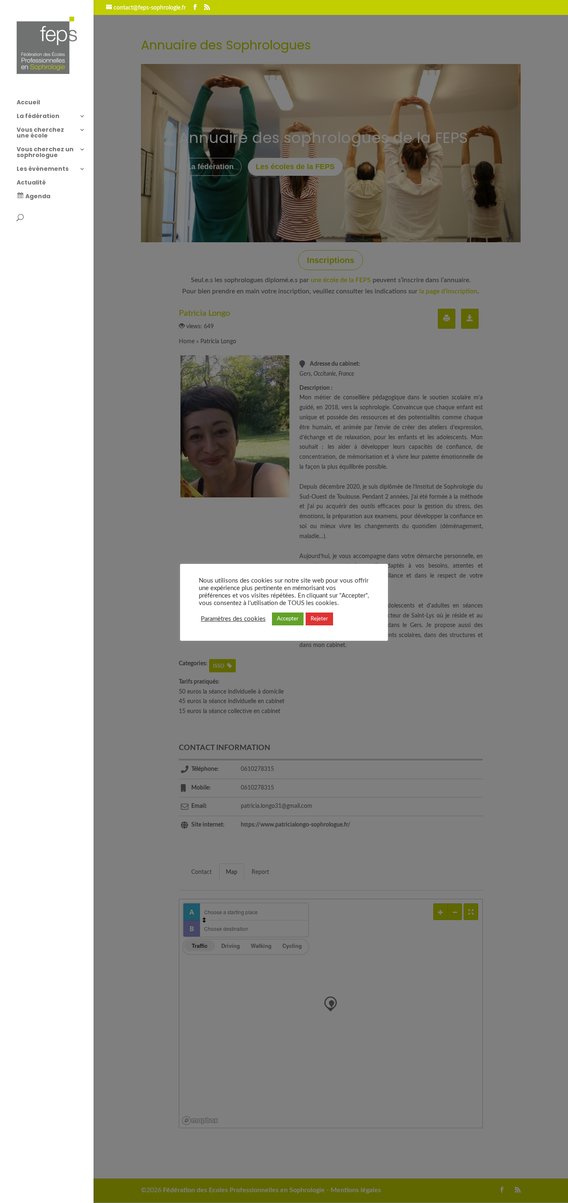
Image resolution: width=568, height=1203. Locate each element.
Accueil (28, 102)
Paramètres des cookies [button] (233, 619)
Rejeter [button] (319, 619)
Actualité (31, 183)
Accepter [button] (288, 619)
